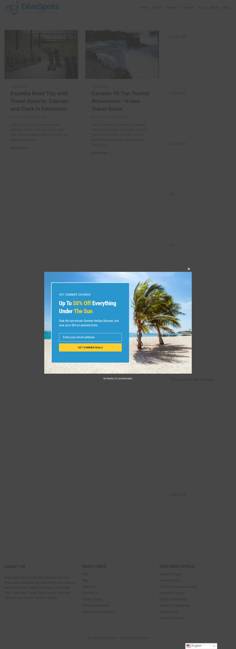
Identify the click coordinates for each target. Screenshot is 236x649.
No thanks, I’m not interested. (117, 378)
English (196, 645)
